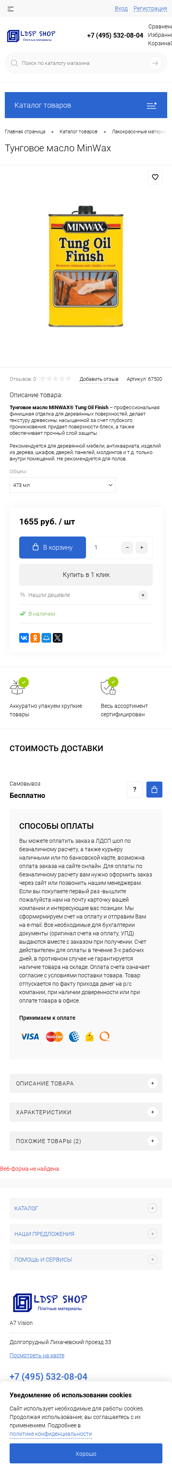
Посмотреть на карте (37, 1355)
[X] (57, 638)
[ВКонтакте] (24, 638)
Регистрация (150, 8)
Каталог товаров (42, 105)
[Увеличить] (86, 267)
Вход (121, 8)
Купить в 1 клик (86, 575)
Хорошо (86, 1454)
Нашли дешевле (49, 595)
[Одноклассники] (35, 638)
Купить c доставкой (154, 790)
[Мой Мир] (46, 638)
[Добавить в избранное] (155, 177)
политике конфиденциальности (51, 1434)
